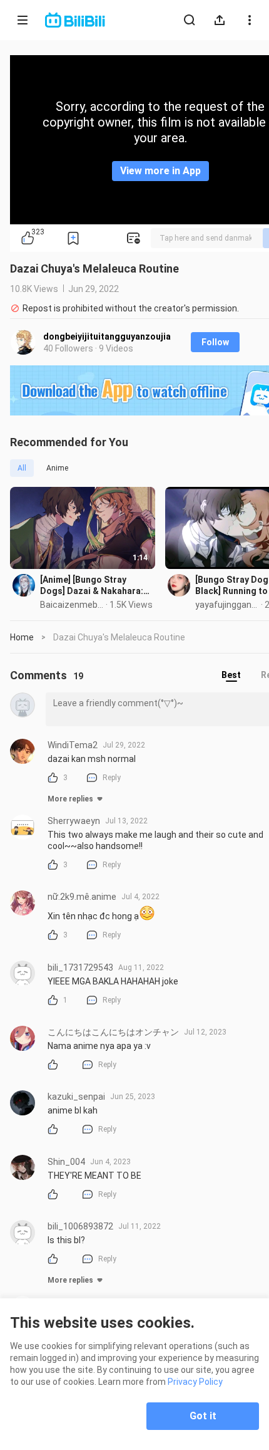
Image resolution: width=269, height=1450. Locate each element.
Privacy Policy (195, 1382)
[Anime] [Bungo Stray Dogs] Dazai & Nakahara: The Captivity (91, 586)
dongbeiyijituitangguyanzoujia (107, 336)
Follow (215, 342)
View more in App (160, 171)
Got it (203, 1416)
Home (22, 637)
